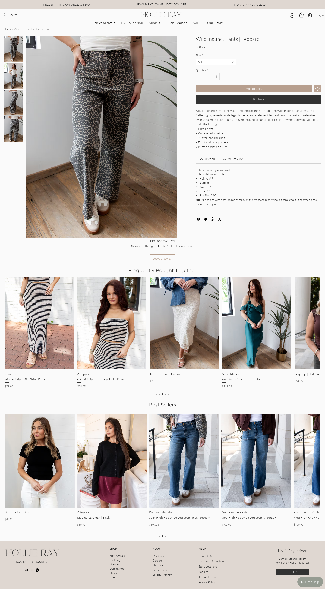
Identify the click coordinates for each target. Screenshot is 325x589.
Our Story (158, 556)
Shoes (113, 573)
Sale (112, 577)
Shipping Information (208, 561)
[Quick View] (39, 323)
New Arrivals (117, 555)
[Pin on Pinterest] (205, 231)
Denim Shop (117, 568)
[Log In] (309, 15)
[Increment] (216, 88)
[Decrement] (198, 88)
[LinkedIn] (37, 570)
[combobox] (216, 74)
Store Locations (208, 566)
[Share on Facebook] (198, 231)
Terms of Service (208, 577)
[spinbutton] (207, 88)
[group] (162, 333)
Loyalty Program (162, 574)
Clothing (115, 560)
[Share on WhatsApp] (212, 231)
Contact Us (205, 556)
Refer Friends (161, 570)
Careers (157, 560)
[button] (301, 14)
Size (199, 67)
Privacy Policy (207, 582)
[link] (207, 170)
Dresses (114, 564)
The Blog (158, 565)
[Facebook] (32, 570)
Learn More (252, 57)
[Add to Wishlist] (317, 101)
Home (8, 29)
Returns (203, 572)
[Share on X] (219, 231)
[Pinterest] (26, 570)
